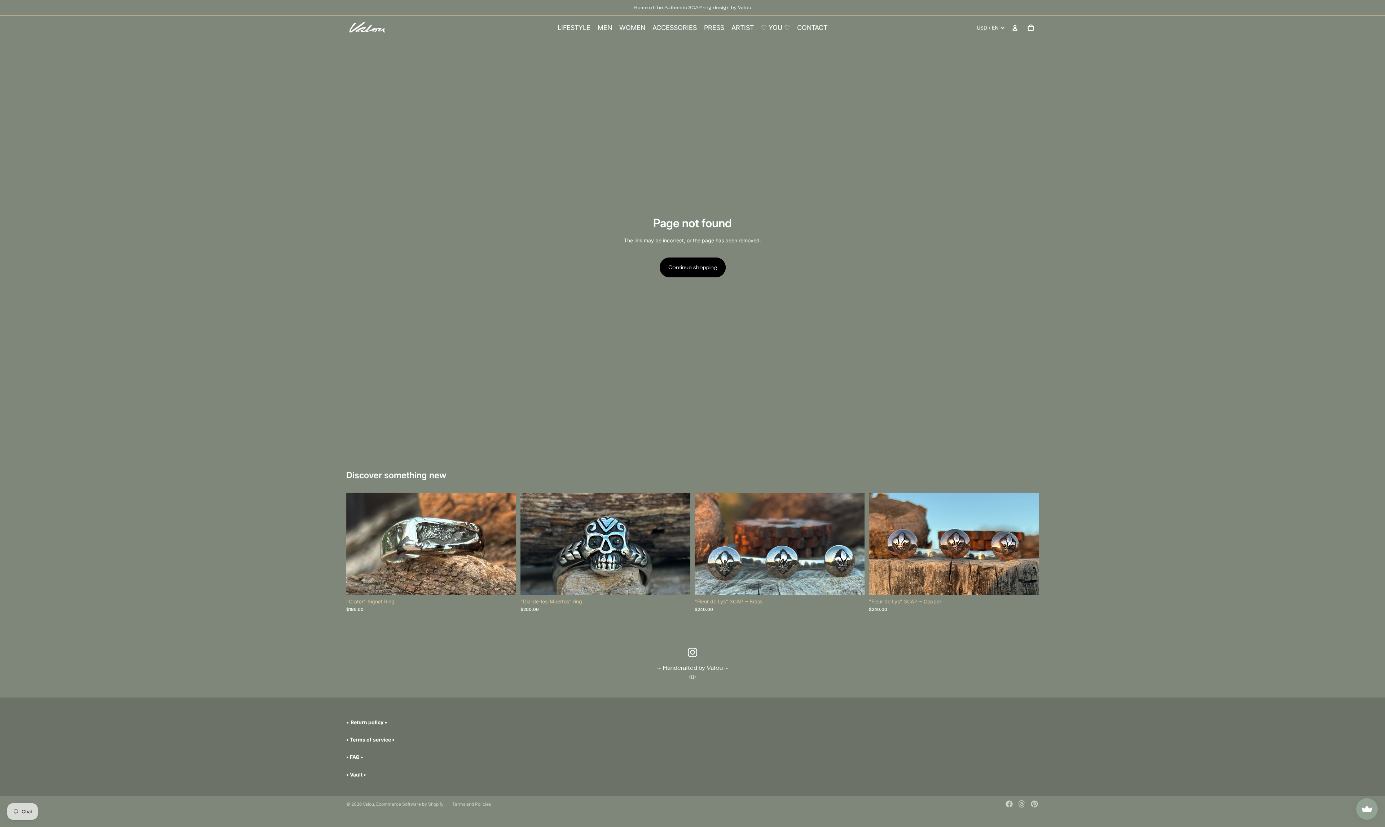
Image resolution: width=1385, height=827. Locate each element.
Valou (368, 804)
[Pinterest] (1034, 804)
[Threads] (1021, 804)
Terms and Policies (471, 804)
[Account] (1015, 28)
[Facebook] (1009, 804)
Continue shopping (692, 267)
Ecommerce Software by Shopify (410, 804)
